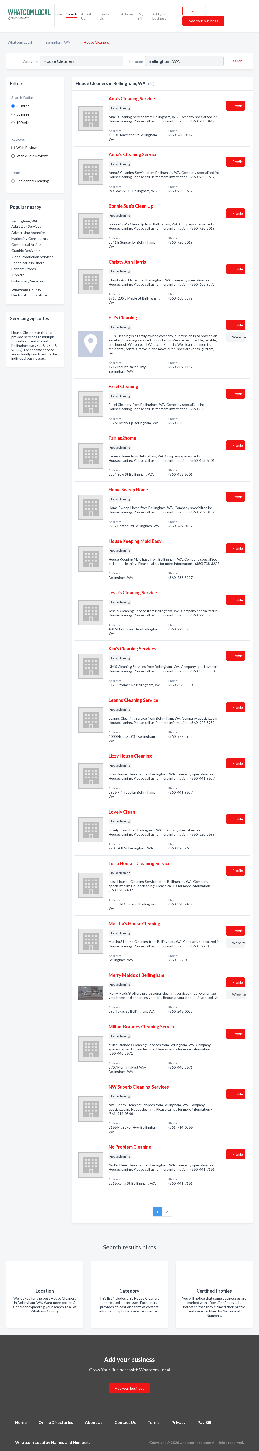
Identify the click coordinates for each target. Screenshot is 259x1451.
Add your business (159, 16)
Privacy (178, 1422)
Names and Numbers (70, 1442)
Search (71, 14)
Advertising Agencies (28, 232)
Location (136, 61)
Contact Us (106, 16)
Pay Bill (140, 16)
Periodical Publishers (27, 263)
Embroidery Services (27, 281)
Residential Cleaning (32, 181)
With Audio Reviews (32, 156)
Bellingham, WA (58, 42)
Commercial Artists (26, 244)
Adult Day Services (26, 226)
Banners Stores (23, 269)
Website (238, 337)
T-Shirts (17, 275)
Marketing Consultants (29, 238)
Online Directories (55, 1422)
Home (57, 14)
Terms (154, 1422)
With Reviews (27, 147)
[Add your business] (129, 1382)
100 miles (23, 122)
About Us (86, 16)
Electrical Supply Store (29, 295)
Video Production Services (32, 257)
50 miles (22, 114)
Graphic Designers (26, 250)
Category (30, 61)
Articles (127, 14)
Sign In (194, 11)
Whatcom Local (20, 42)
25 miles (22, 106)
